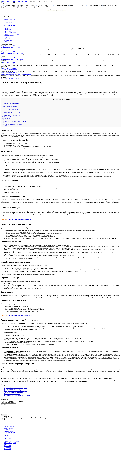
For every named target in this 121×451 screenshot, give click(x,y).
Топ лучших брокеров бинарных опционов (13, 63)
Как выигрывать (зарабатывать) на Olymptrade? (17, 395)
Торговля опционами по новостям (13, 392)
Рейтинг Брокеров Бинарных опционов (12, 53)
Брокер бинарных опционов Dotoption (11, 47)
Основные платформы (8, 113)
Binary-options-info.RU (23, 1)
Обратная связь (12, 421)
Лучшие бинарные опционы (12, 394)
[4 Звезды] (5, 401)
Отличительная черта (8, 110)
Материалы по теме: (10, 125)
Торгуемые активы (7, 108)
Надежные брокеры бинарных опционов (15, 388)
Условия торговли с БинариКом (11, 103)
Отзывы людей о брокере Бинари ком (12, 124)
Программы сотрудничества (10, 119)
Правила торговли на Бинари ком (11, 112)
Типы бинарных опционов (9, 106)
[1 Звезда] (1, 401)
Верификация (6, 118)
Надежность (5, 102)
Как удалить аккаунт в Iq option (12, 389)
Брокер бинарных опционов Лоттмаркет (15, 391)
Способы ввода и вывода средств (11, 115)
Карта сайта (4, 421)
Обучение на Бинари (8, 116)
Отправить (4, 414)
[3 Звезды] (3, 401)
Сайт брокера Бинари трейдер (9, 69)
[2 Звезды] (2, 401)
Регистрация (5, 105)
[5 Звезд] (6, 401)
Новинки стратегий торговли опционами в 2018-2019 (16, 74)
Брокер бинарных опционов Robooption (12, 59)
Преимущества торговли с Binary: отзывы (14, 121)
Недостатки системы (8, 122)
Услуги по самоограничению (10, 109)
